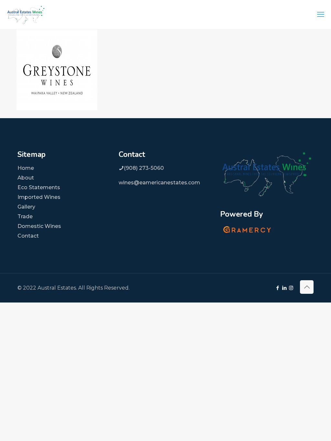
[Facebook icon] (277, 288)
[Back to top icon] (307, 287)
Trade (25, 216)
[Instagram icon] (291, 288)
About (25, 178)
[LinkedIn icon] (284, 288)
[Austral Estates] (25, 14)
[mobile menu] (320, 14)
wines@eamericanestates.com (159, 182)
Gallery (26, 207)
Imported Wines (38, 197)
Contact (28, 236)
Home (25, 168)
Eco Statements (38, 187)
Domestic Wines (39, 226)
